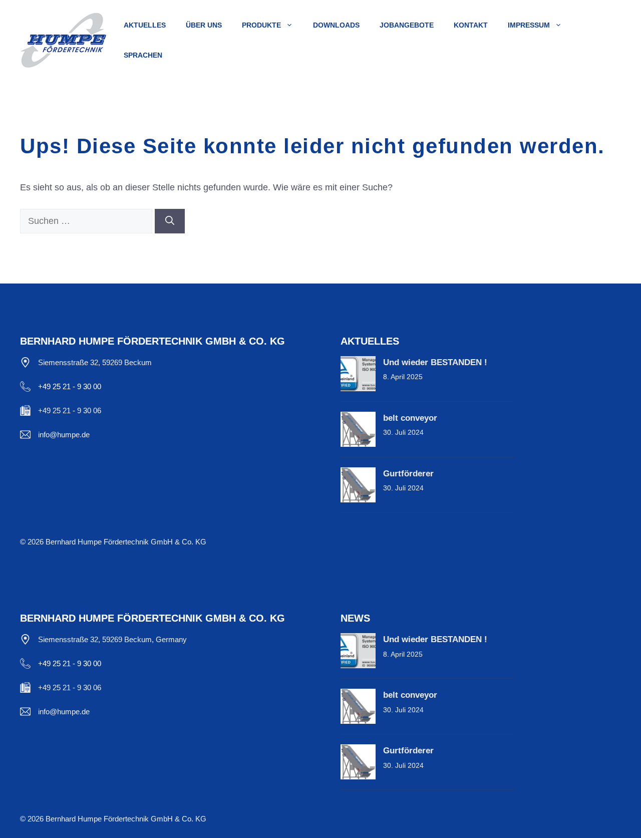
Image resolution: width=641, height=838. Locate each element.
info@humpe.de (64, 434)
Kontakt (471, 25)
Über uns (204, 25)
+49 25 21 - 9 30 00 (69, 386)
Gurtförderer (408, 473)
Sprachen (143, 55)
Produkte (261, 25)
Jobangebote (407, 25)
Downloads (336, 25)
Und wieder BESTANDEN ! (435, 362)
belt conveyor (410, 418)
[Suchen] (170, 221)
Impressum (529, 25)
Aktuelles (145, 25)
